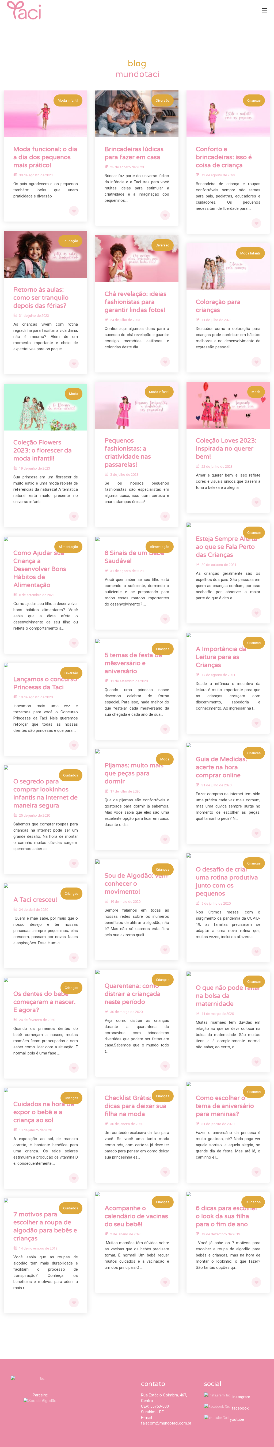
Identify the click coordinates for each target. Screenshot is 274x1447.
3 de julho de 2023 (124, 475)
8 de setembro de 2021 (37, 595)
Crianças (254, 100)
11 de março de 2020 (217, 1014)
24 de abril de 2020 (33, 910)
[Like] (74, 211)
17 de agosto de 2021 (218, 675)
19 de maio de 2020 (125, 902)
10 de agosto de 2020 (36, 697)
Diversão (162, 100)
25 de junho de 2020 (34, 815)
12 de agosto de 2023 (218, 175)
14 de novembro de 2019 (38, 1248)
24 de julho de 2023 (125, 320)
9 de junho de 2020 (216, 903)
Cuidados (70, 775)
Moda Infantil (68, 100)
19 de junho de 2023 (34, 468)
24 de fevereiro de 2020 (37, 1020)
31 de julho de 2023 (34, 316)
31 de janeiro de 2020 (217, 1124)
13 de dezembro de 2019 (220, 1234)
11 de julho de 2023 (216, 320)
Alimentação (68, 547)
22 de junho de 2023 (217, 466)
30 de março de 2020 (126, 1012)
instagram (241, 1397)
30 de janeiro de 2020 (126, 1124)
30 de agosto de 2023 (36, 175)
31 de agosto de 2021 (127, 571)
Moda (256, 392)
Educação (70, 241)
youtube (237, 1419)
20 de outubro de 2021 (218, 565)
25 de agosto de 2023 (127, 167)
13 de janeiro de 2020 (35, 1130)
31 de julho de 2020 (216, 785)
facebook (240, 1408)
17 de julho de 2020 (125, 791)
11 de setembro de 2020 (129, 681)
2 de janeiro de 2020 (125, 1234)
